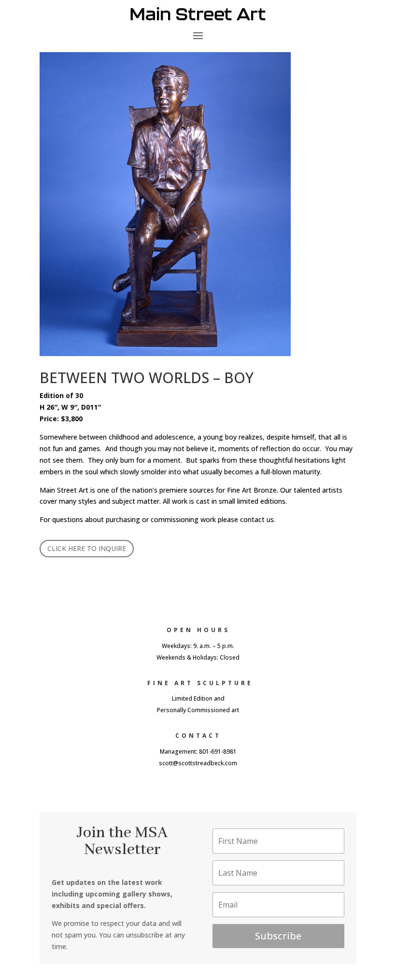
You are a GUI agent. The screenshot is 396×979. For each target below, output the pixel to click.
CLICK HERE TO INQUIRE (86, 548)
